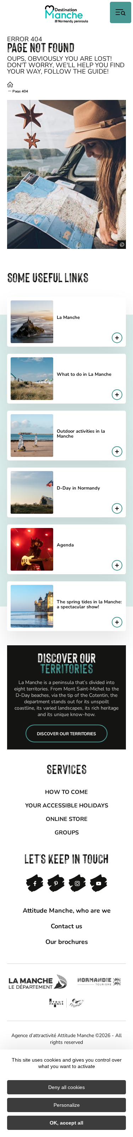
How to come (66, 791)
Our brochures (66, 941)
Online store (67, 818)
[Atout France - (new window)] (66, 1003)
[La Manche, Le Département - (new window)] (38, 982)
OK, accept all (66, 1123)
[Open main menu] (120, 12)
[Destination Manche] (66, 14)
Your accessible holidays (66, 805)
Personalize (67, 1105)
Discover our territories (66, 733)
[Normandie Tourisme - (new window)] (99, 982)
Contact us (66, 926)
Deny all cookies (66, 1087)
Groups (67, 832)
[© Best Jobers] (66, 174)
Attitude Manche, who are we (67, 910)
